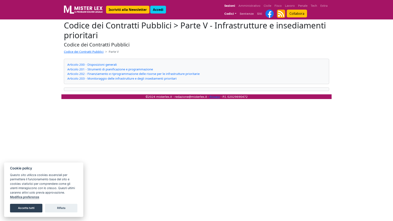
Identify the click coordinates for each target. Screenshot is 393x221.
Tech (314, 5)
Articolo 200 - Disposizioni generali (92, 64)
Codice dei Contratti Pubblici (84, 52)
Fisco (278, 5)
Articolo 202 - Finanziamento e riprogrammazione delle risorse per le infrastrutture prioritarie (133, 74)
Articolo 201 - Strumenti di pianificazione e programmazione (110, 69)
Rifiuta (61, 208)
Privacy (215, 97)
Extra (324, 5)
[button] (127, 10)
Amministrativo (249, 5)
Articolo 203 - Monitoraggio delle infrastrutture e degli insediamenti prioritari (122, 78)
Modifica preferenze (24, 197)
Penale (302, 5)
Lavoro (290, 5)
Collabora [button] (296, 13)
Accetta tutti (26, 208)
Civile (267, 5)
